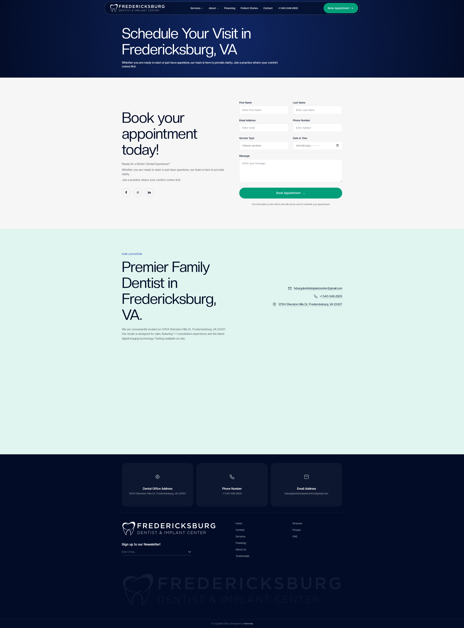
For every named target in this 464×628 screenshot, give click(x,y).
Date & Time (300, 138)
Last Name (299, 102)
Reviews (297, 523)
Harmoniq (248, 623)
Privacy (297, 529)
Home (239, 523)
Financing (229, 8)
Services (195, 8)
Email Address (247, 120)
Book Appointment (290, 193)
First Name (245, 102)
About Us (241, 549)
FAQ (295, 536)
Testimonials (242, 556)
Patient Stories (249, 8)
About (212, 8)
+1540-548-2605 (288, 8)
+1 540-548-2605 (232, 493)
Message (244, 155)
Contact (268, 8)
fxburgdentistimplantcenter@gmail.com (306, 493)
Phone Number (301, 120)
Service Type (246, 138)
